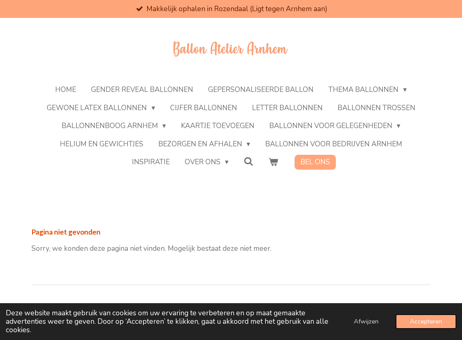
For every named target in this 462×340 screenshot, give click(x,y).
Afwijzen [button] (366, 321)
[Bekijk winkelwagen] (273, 162)
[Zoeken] (248, 161)
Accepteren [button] (426, 321)
